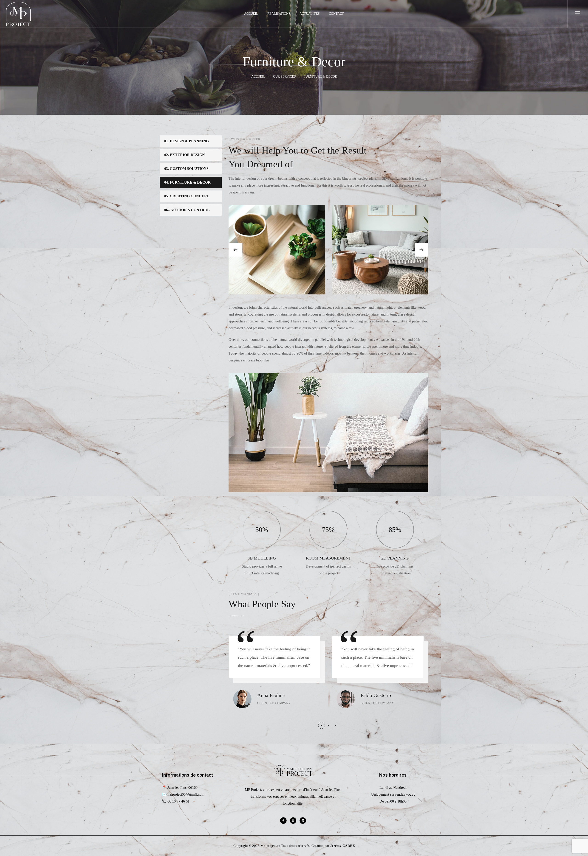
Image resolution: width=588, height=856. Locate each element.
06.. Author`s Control (187, 210)
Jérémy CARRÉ (342, 846)
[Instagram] (293, 820)
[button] (421, 250)
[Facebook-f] (283, 820)
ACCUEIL (251, 13)
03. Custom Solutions (186, 169)
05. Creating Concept (186, 196)
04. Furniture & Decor (187, 182)
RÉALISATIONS (278, 13)
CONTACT (336, 13)
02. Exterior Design (184, 155)
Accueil (258, 76)
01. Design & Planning (186, 141)
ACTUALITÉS (310, 13)
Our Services (284, 76)
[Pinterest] (303, 820)
